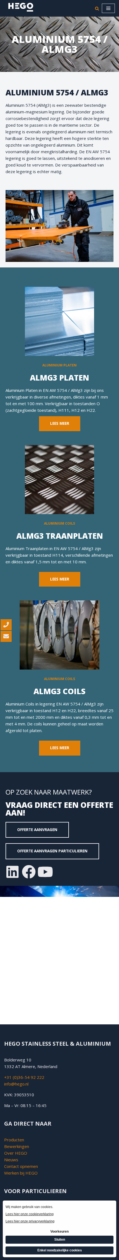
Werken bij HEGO (21, 1173)
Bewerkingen (16, 1146)
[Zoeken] (97, 8)
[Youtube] (45, 872)
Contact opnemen (21, 1166)
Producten (14, 1139)
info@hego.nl (16, 1084)
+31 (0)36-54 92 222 (24, 1077)
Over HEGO (15, 1153)
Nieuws (11, 1159)
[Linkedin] (12, 872)
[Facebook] (29, 872)
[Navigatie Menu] (108, 8)
